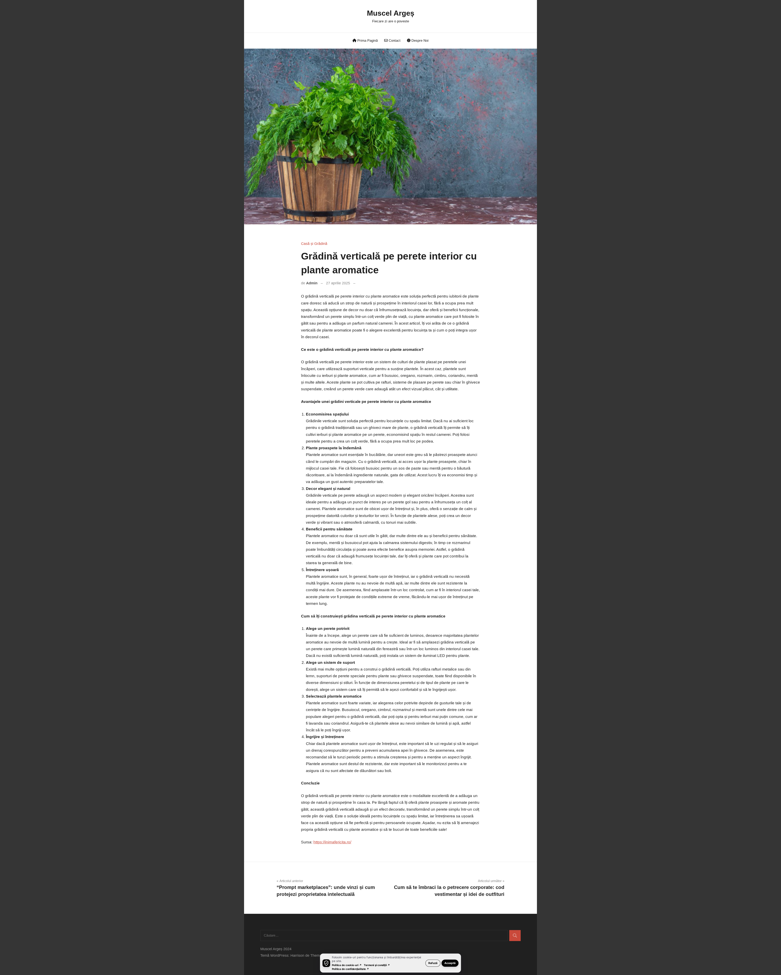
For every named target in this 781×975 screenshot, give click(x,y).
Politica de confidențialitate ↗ (350, 968)
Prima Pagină (367, 41)
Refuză (432, 963)
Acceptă (450, 963)
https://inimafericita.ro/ (332, 842)
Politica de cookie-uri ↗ (347, 964)
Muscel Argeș (390, 13)
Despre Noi (419, 41)
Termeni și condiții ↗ (377, 964)
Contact (394, 41)
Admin (311, 283)
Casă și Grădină (314, 244)
